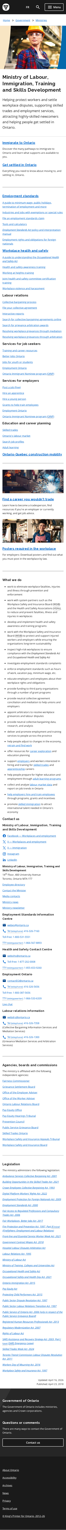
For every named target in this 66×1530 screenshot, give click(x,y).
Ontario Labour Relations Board (20, 1104)
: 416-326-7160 (23, 931)
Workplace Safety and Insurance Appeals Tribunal (31, 1139)
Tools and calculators (14, 224)
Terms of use (9, 1508)
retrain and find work (19, 745)
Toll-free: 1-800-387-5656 (16, 992)
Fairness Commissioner (16, 1081)
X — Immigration (17, 847)
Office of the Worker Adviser (18, 1098)
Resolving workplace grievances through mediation (32, 331)
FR (27, 7)
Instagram (13, 853)
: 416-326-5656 (23, 986)
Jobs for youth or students (17, 362)
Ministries (41, 20)
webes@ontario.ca (18, 925)
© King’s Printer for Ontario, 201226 (23, 1516)
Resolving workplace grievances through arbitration (32, 337)
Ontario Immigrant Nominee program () (28, 373)
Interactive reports (13, 313)
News (5, 1493)
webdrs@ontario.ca (18, 1017)
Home (6, 20)
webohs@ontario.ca (18, 956)
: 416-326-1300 (23, 1037)
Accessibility (9, 1477)
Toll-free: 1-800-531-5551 (16, 937)
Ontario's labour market (16, 435)
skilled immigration (29, 804)
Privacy (6, 1500)
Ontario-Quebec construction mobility (32, 454)
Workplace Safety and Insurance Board (24, 1145)
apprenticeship (16, 769)
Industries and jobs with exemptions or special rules (32, 212)
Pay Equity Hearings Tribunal (19, 1116)
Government (23, 20)
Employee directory (13, 884)
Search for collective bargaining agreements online (31, 319)
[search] (38, 7)
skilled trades (41, 765)
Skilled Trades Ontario (15, 1133)
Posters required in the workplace (29, 549)
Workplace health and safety (25, 250)
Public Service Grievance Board (20, 1127)
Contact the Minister (14, 890)
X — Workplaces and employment (26, 841)
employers (23, 761)
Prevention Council (13, 1121)
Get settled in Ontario (19, 165)
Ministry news (10, 902)
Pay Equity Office (12, 1110)
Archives (7, 1485)
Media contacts (11, 896)
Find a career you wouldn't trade (28, 499)
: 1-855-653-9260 (22, 967)
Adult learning (10, 447)
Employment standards (20, 196)
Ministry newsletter (13, 908)
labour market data (41, 784)
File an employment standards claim (23, 218)
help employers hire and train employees (31, 794)
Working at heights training (18, 272)
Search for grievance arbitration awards (25, 325)
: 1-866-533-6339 (22, 998)
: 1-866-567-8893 (22, 943)
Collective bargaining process (19, 302)
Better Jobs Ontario (13, 356)
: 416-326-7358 (23, 1023)
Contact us (33, 1442)
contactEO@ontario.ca (20, 980)
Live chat (7, 1004)
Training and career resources (19, 350)
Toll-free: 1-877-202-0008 (21, 961)
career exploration (40, 751)
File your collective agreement (19, 307)
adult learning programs (47, 778)
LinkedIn (12, 860)
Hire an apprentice (13, 393)
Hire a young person (14, 399)
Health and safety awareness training (23, 267)
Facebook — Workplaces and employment (31, 836)
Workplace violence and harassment (23, 288)
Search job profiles (13, 441)
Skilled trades (10, 430)
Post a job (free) (11, 387)
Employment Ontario (14, 368)
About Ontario (10, 1470)
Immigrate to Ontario (18, 143)
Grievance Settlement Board (18, 1086)
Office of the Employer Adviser (19, 1092)
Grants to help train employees (20, 405)
